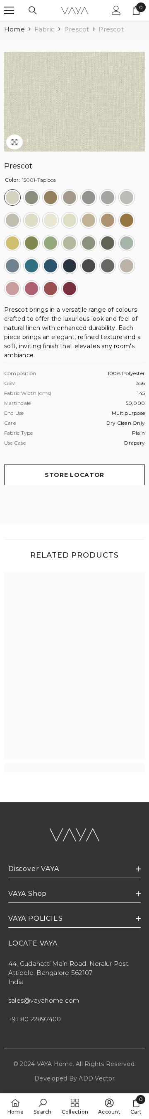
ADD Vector (96, 1078)
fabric (44, 29)
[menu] (9, 10)
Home (14, 29)
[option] (74, 102)
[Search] (33, 10)
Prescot (76, 29)
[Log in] (116, 10)
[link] (74, 767)
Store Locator (74, 475)
